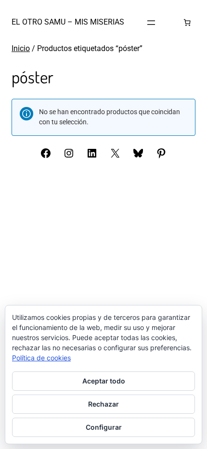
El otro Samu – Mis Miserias (68, 21)
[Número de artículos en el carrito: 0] (186, 22)
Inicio (21, 48)
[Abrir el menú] (151, 22)
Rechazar (103, 404)
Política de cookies (41, 358)
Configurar (104, 427)
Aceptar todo (103, 381)
